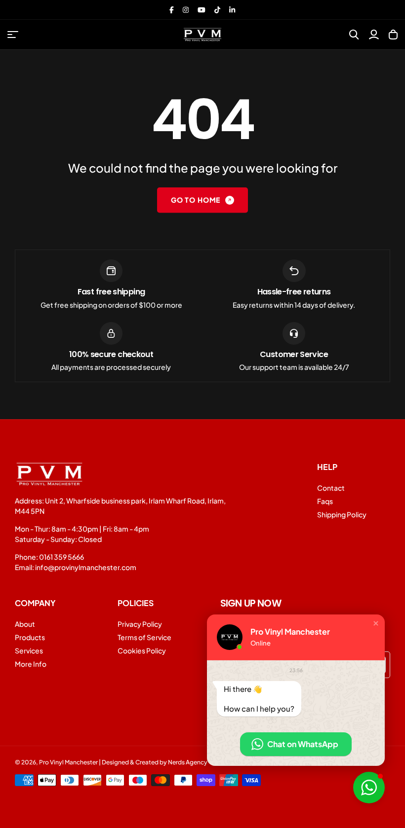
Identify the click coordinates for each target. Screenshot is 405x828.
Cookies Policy (142, 650)
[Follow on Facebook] (171, 9)
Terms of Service (144, 637)
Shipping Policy (341, 514)
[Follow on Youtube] (201, 9)
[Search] (354, 34)
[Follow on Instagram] (186, 9)
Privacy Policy (140, 623)
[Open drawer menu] (12, 34)
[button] (376, 623)
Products (30, 637)
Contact (331, 487)
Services (29, 650)
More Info (30, 663)
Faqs (325, 501)
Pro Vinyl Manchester (68, 762)
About (25, 623)
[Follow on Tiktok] (217, 9)
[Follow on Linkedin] (232, 9)
